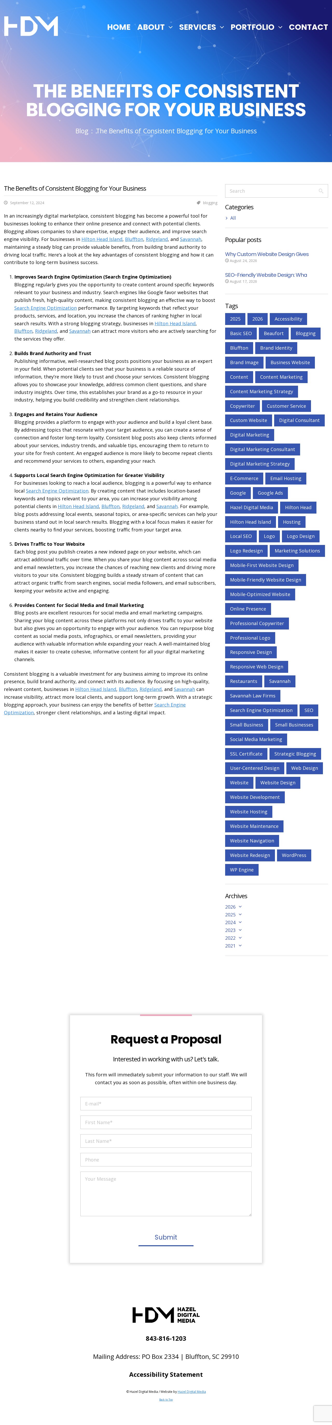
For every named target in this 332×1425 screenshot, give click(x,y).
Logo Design (301, 536)
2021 (230, 946)
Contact (308, 27)
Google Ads (270, 493)
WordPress (294, 855)
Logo (269, 536)
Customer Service (286, 406)
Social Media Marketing (256, 739)
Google (238, 493)
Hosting (292, 522)
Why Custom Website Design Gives (267, 254)
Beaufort (274, 333)
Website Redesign (250, 855)
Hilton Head (298, 507)
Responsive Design (251, 652)
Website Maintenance (254, 826)
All (233, 218)
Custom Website (248, 420)
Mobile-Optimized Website (260, 594)
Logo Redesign (246, 551)
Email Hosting (285, 478)
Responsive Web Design (256, 666)
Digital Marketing (249, 435)
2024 (230, 922)
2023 (230, 930)
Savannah (190, 239)
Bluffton (134, 239)
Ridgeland (157, 239)
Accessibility (288, 319)
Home (118, 27)
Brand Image (244, 362)
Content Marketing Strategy (261, 391)
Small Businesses (294, 725)
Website (239, 782)
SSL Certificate (246, 754)
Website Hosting (248, 811)
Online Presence (248, 609)
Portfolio (252, 27)
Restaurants (243, 681)
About (151, 27)
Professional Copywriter (257, 623)
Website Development (255, 797)
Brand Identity (276, 348)
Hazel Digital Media (251, 507)
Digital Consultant (299, 420)
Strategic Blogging (295, 754)
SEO (309, 710)
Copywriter (242, 406)
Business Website (290, 362)
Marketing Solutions (297, 551)
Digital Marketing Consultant (262, 449)
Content (239, 377)
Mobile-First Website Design (262, 565)
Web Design (304, 768)
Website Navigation (252, 841)
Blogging (306, 333)
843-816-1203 (166, 1338)
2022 (230, 938)
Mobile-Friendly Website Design (265, 580)
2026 (257, 319)
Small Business (246, 725)
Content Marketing (281, 377)
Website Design (277, 782)
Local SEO (241, 536)
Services (197, 27)
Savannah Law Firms (252, 696)
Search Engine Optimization (45, 308)
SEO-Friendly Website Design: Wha (266, 275)
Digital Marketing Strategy (260, 464)
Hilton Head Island (101, 239)
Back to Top (166, 1399)
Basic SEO (241, 333)
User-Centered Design (254, 768)
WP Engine (242, 870)
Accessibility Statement (166, 1374)
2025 (235, 319)
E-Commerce (244, 478)
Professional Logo (250, 638)
